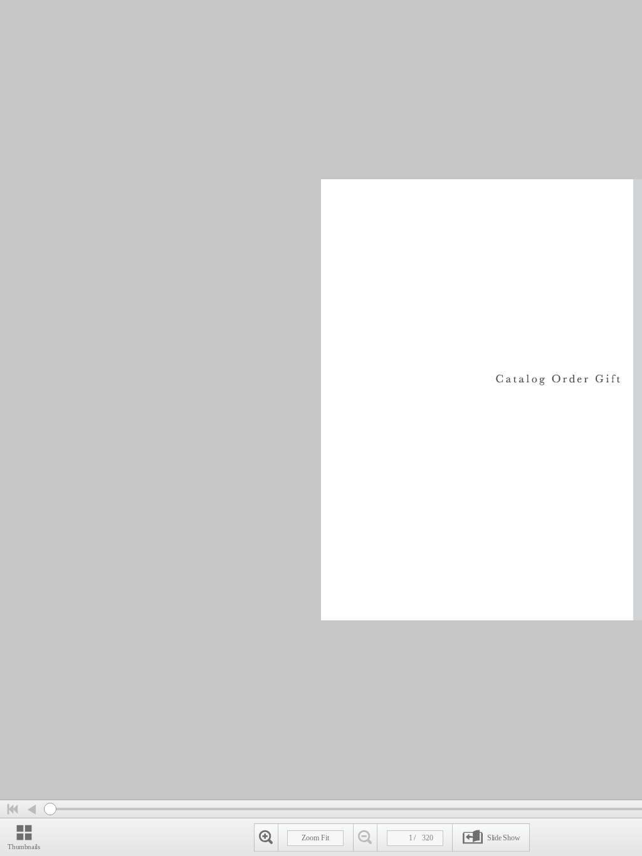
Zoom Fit (315, 837)
